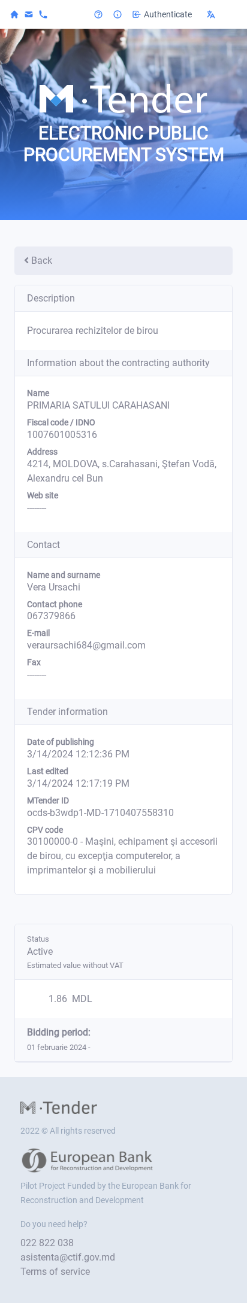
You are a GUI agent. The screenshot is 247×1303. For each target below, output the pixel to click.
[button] (219, 14)
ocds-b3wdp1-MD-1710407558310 (100, 812)
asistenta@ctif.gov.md (67, 1257)
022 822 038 (47, 1243)
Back (41, 260)
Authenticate (168, 14)
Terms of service (55, 1271)
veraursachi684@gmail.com (86, 645)
